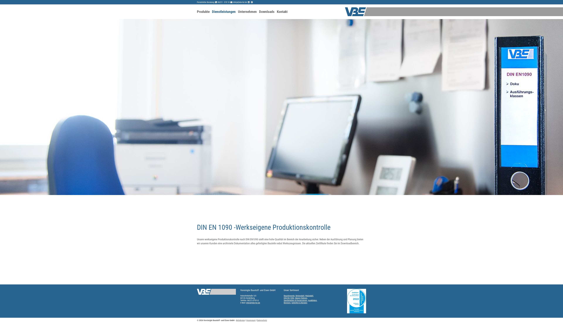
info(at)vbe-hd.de (253, 303)
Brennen (287, 303)
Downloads (266, 12)
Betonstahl (300, 296)
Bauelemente (289, 296)
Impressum (251, 320)
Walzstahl (309, 296)
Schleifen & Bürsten (299, 303)
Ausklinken (312, 300)
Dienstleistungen (224, 12)
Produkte (203, 12)
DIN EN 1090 (289, 298)
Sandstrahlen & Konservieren (295, 300)
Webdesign (240, 320)
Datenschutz (262, 320)
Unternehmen (247, 12)
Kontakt (282, 12)
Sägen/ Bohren (301, 298)
